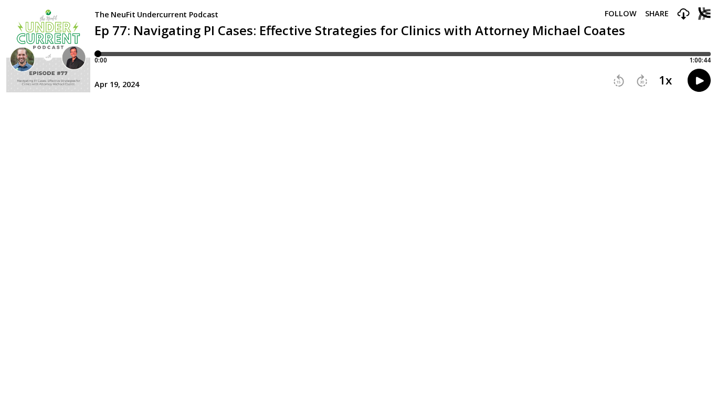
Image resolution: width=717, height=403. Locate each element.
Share (657, 13)
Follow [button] (621, 13)
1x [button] (665, 80)
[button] (683, 14)
